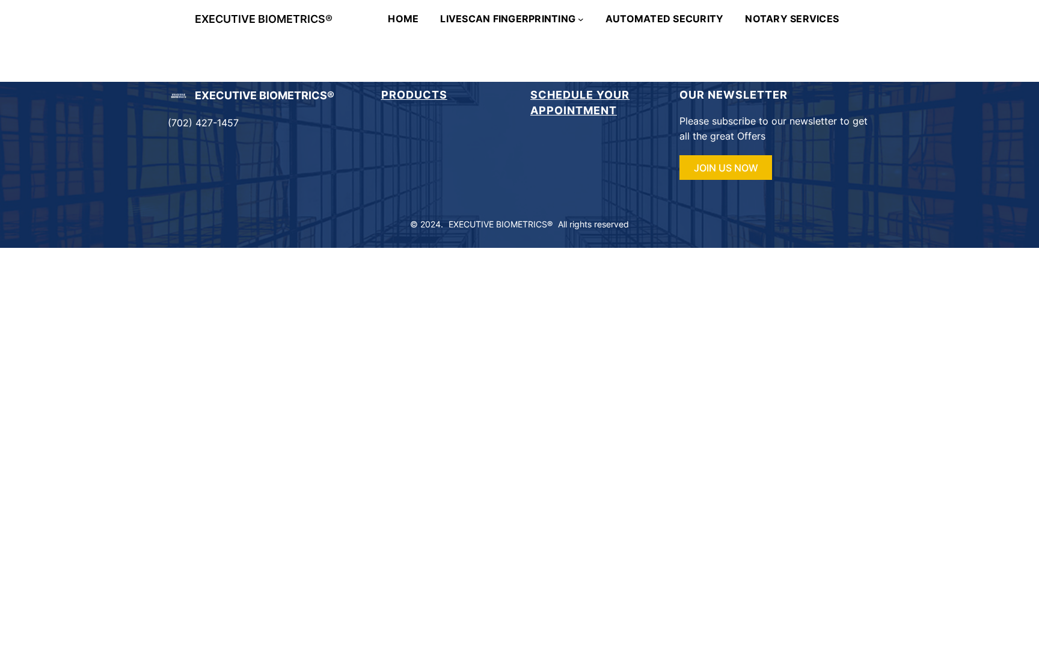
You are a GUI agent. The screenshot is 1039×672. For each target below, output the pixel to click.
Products (414, 94)
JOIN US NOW (726, 168)
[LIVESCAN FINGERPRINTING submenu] (581, 19)
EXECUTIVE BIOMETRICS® (264, 19)
